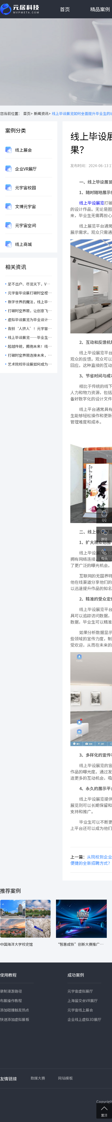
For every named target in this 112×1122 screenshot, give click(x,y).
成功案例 (75, 975)
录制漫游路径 (11, 991)
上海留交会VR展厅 (82, 1000)
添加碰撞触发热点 (14, 1010)
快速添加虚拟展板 (14, 1019)
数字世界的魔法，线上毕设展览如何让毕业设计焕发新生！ (30, 302)
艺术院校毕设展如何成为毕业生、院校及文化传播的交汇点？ (30, 364)
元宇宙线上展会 (80, 1010)
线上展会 (23, 150)
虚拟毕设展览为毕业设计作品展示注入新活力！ (30, 320)
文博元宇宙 (25, 206)
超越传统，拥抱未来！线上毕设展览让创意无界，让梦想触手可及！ (30, 347)
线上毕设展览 (91, 203)
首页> (28, 113)
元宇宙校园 (25, 187)
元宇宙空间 (25, 225)
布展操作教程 (11, 1000)
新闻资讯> (42, 113)
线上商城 (23, 244)
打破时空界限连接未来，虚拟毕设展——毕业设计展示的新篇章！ (30, 356)
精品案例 (100, 9)
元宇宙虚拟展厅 (80, 991)
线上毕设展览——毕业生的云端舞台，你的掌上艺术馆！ (30, 338)
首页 (65, 9)
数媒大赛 (37, 1078)
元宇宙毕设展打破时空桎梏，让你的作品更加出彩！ (30, 293)
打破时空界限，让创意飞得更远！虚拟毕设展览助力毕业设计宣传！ (30, 311)
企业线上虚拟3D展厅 (84, 1019)
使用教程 (8, 975)
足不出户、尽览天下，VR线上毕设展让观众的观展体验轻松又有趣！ (30, 284)
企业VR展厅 (25, 169)
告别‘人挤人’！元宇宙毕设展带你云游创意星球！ (30, 329)
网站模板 (65, 1078)
